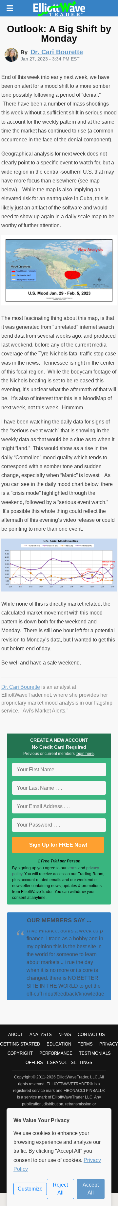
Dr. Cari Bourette (20, 687)
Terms (85, 1044)
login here (85, 753)
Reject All (60, 1188)
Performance (55, 1053)
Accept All (91, 1188)
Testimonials (95, 1053)
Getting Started (20, 1044)
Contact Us (91, 1034)
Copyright (20, 1053)
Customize (30, 1189)
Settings (81, 1062)
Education (59, 1044)
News (64, 1034)
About (15, 1034)
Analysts (41, 1034)
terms (72, 868)
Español (57, 1062)
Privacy (108, 1044)
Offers (34, 1062)
